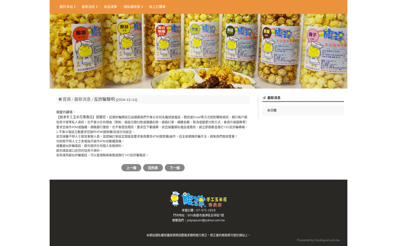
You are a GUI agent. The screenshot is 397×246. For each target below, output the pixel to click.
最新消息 (83, 99)
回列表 (153, 168)
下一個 (175, 168)
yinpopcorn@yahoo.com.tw (206, 220)
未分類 (271, 110)
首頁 (67, 99)
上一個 (131, 168)
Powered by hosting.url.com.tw (318, 240)
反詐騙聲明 (104, 99)
